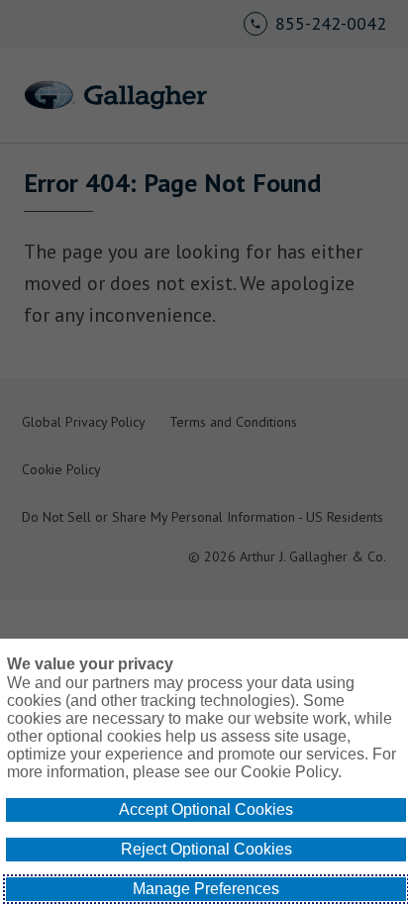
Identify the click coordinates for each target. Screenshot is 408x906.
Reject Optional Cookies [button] (206, 849)
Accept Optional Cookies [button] (206, 809)
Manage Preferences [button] (206, 888)
